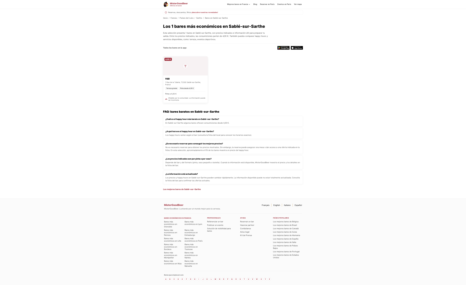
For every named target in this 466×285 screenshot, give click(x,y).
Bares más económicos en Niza (172, 262)
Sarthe (199, 18)
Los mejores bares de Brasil (285, 225)
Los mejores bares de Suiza (285, 232)
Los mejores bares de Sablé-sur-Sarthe (182, 189)
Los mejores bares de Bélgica (285, 221)
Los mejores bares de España (285, 239)
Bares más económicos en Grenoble (170, 224)
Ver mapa (298, 4)
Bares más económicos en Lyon (193, 223)
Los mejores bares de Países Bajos (285, 246)
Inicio (165, 18)
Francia (174, 18)
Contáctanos (245, 228)
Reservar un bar (247, 221)
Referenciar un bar (215, 221)
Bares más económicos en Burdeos (170, 247)
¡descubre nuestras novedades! (204, 12)
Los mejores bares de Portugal (286, 251)
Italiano (287, 205)
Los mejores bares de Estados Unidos (286, 256)
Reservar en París (267, 4)
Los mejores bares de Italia (284, 242)
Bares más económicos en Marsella (191, 263)
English (276, 205)
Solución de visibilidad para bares (219, 229)
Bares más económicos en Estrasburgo (191, 232)
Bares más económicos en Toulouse (191, 247)
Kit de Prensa (246, 235)
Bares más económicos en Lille (172, 239)
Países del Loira (186, 18)
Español (298, 205)
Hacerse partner (247, 225)
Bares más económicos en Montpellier (170, 255)
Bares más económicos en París (194, 239)
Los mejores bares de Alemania (286, 235)
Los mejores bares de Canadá (286, 228)
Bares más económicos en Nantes (191, 255)
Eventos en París (284, 4)
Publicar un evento (215, 225)
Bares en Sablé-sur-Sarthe (216, 18)
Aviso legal (244, 232)
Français (265, 205)
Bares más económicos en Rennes (170, 232)
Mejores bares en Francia (237, 4)
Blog (255, 4)
